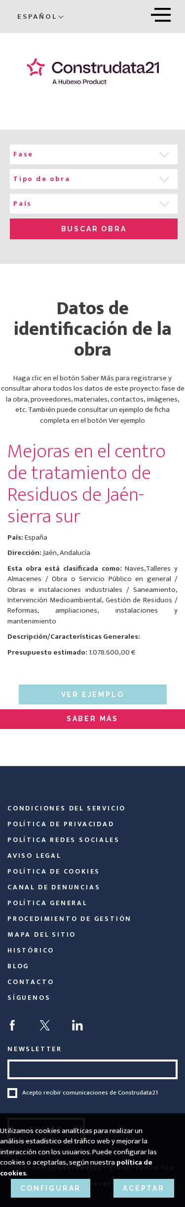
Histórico (30, 950)
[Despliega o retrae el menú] (161, 13)
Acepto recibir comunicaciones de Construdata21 (90, 1093)
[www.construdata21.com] (92, 71)
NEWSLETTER (34, 1049)
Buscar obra (94, 229)
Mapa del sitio (41, 934)
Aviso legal (34, 855)
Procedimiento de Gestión (69, 918)
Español (37, 16)
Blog (18, 966)
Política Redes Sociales (63, 839)
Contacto (30, 982)
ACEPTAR (144, 1188)
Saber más (92, 719)
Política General (47, 903)
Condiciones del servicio (66, 808)
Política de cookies (53, 871)
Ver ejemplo (92, 694)
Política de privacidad (60, 824)
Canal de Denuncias (53, 887)
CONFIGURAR (50, 1188)
